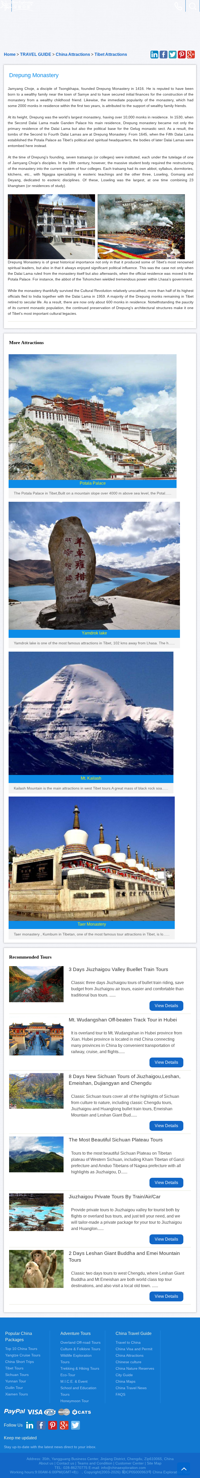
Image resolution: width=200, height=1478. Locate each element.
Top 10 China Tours (21, 1349)
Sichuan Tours (17, 1375)
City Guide (124, 1375)
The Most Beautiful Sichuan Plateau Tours (116, 1139)
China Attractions (73, 54)
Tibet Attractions (111, 54)
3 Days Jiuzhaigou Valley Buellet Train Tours (118, 969)
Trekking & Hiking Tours (79, 1368)
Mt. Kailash (91, 778)
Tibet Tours (14, 1368)
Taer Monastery (92, 924)
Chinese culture (128, 1362)
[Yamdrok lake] (94, 565)
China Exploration (17, 6)
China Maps (125, 1381)
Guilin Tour (14, 1388)
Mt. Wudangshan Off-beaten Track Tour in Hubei (123, 1019)
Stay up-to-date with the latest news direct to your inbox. (50, 1447)
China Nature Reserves (135, 1368)
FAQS (120, 1394)
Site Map (154, 1463)
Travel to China (128, 1342)
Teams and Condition (94, 1463)
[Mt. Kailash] (91, 713)
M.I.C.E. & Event (74, 1381)
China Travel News (131, 1388)
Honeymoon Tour (74, 1401)
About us (46, 1463)
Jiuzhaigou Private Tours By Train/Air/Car (114, 1196)
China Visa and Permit (134, 1349)
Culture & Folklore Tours (80, 1349)
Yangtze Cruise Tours (22, 1355)
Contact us (65, 1463)
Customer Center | (131, 1463)
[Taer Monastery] (92, 858)
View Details (166, 1006)
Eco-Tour (67, 1375)
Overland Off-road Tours (80, 1342)
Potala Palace (93, 483)
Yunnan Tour (15, 1381)
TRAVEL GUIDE (35, 54)
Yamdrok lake (94, 633)
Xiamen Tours (16, 1394)
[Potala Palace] (93, 416)
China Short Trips (19, 1362)
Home (10, 54)
